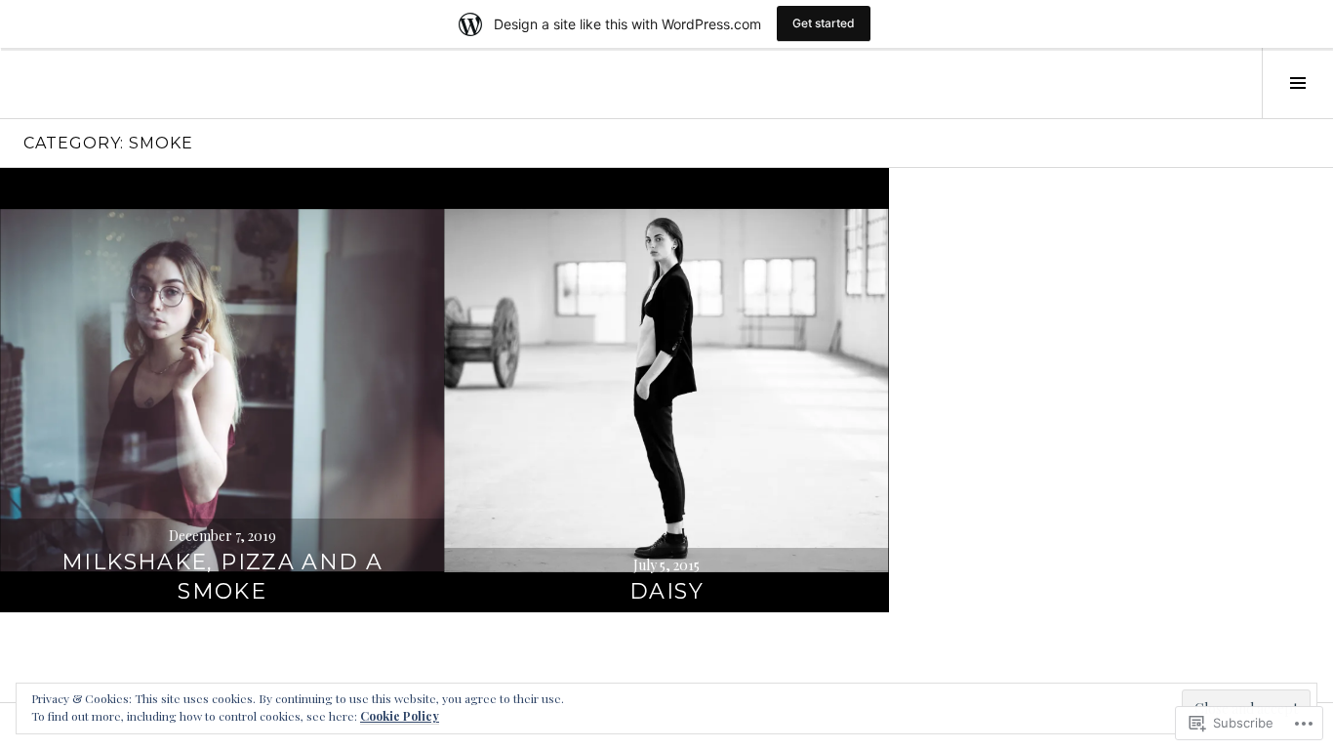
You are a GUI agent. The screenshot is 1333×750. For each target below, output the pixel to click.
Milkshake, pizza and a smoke (222, 576)
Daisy (666, 591)
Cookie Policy (399, 716)
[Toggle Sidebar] (1297, 83)
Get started (823, 23)
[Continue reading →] (222, 390)
